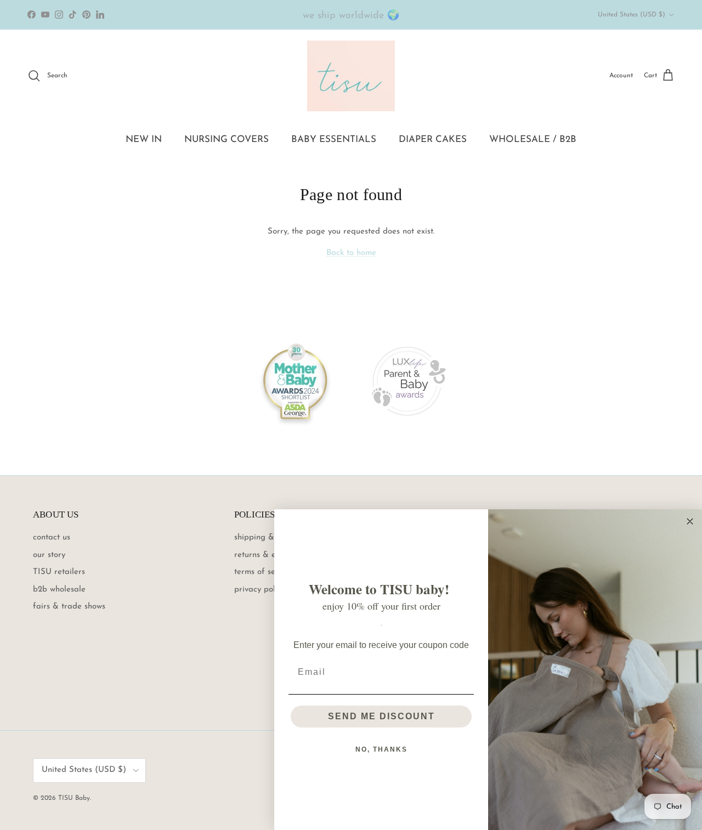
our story (49, 555)
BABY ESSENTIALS (333, 139)
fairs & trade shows (69, 606)
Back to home (351, 253)
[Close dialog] (690, 521)
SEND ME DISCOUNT (381, 716)
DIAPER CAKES (433, 139)
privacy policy (259, 589)
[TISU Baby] (351, 76)
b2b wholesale (59, 589)
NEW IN (144, 139)
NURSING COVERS (226, 139)
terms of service (263, 572)
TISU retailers (59, 572)
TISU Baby (74, 798)
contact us (51, 537)
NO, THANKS (381, 749)
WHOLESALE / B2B (532, 139)
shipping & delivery (270, 537)
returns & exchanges (272, 555)
